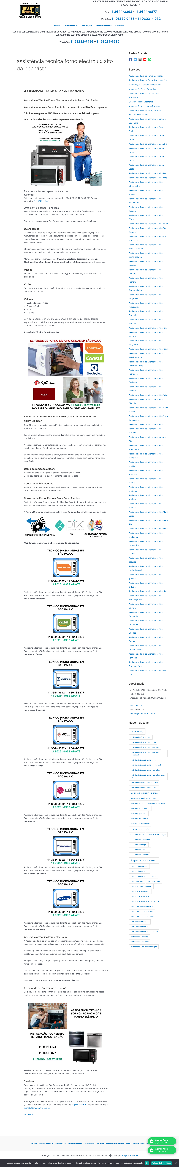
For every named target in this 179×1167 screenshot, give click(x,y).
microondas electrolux (140, 942)
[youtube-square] (145, 59)
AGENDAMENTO (75, 1143)
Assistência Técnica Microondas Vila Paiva (148, 395)
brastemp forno (137, 803)
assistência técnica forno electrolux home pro (148, 776)
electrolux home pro (139, 844)
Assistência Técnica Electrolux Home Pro (148, 80)
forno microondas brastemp (142, 911)
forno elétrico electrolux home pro (145, 901)
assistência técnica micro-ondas (144, 793)
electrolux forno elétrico (140, 839)
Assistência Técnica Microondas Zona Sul (148, 144)
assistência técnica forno (141, 737)
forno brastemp (137, 881)
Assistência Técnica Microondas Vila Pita (148, 328)
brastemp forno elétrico (140, 808)
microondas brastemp (139, 937)
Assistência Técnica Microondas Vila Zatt (148, 173)
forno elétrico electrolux (140, 896)
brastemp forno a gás (156, 803)
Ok (147, 1163)
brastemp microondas (139, 818)
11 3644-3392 (121, 12)
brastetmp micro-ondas (140, 823)
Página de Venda (130, 1155)
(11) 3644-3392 (136, 705)
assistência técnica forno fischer (144, 788)
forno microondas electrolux (142, 916)
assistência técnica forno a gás (143, 742)
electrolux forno (137, 834)
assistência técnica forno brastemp (145, 747)
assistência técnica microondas (144, 798)
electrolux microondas (140, 854)
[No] (175, 1163)
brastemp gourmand (139, 813)
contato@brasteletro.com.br (37, 1108)
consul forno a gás (140, 829)
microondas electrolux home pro (144, 947)
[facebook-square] (131, 59)
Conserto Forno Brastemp (141, 102)
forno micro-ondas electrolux (142, 906)
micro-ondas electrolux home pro (144, 931)
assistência (137, 731)
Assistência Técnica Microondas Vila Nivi (148, 424)
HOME (34, 1143)
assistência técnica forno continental (146, 765)
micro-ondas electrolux (140, 927)
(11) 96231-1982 (41, 201)
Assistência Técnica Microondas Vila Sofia (148, 223)
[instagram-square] (140, 59)
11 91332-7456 (123, 19)
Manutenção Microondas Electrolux (145, 84)
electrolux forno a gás (157, 834)
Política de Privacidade (161, 1163)
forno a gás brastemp (139, 866)
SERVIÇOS (60, 1143)
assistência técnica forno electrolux (145, 770)
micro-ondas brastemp (140, 921)
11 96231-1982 (149, 19)
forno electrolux (154, 881)
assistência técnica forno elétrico (144, 782)
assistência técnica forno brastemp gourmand (145, 753)
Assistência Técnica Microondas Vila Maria (148, 528)
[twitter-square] (136, 59)
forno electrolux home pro (141, 886)
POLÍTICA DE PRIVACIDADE (110, 1143)
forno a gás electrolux (139, 871)
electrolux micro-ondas (140, 850)
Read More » (30, 1114)
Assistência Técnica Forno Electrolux (54, 91)
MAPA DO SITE (140, 1143)
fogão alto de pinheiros (144, 860)
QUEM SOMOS (46, 1143)
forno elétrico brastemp (140, 891)
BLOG (128, 1143)
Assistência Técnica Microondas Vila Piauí (148, 349)
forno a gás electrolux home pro (144, 876)
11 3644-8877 (146, 12)
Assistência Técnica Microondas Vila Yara (148, 177)
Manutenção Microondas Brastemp (145, 106)
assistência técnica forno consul (144, 760)
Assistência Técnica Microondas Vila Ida (147, 591)
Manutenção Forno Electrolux (142, 89)
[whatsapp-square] (150, 59)
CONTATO (90, 1143)
